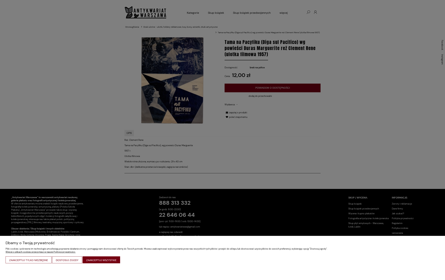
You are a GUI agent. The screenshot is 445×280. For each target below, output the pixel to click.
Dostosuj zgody (67, 260)
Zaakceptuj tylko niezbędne (28, 260)
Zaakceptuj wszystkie (101, 260)
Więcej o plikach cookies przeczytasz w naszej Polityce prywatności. (41, 251)
